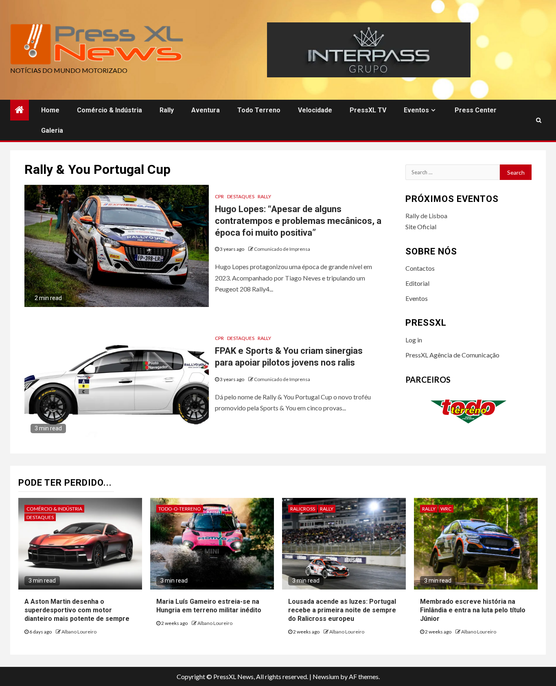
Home (50, 110)
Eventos (416, 110)
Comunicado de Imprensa (282, 249)
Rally (167, 110)
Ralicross (302, 509)
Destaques (240, 196)
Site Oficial (420, 226)
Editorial (417, 283)
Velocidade (315, 110)
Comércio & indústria (109, 110)
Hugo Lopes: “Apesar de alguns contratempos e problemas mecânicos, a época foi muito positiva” (298, 220)
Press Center (476, 110)
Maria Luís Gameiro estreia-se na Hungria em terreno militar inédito (208, 606)
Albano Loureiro (78, 632)
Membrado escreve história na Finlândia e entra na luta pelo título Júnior (472, 610)
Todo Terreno (258, 110)
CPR (219, 196)
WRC (445, 509)
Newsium (326, 676)
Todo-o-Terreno (179, 509)
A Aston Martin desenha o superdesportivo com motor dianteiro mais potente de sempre (76, 610)
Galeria (52, 130)
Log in (413, 340)
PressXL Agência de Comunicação (452, 355)
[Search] (539, 120)
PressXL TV (368, 110)
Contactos (420, 268)
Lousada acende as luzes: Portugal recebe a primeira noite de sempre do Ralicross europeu (342, 610)
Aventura (205, 110)
